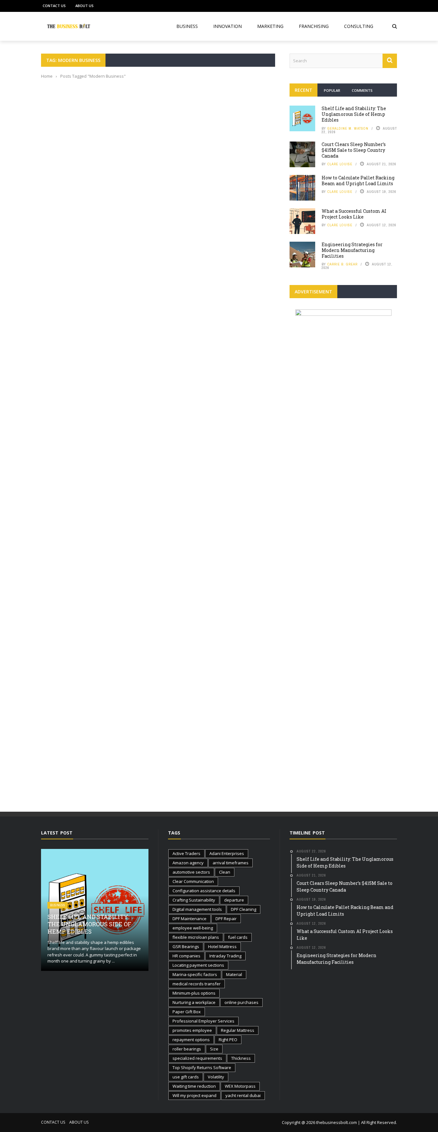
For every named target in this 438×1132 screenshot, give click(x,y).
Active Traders (186, 853)
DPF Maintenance (189, 918)
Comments (362, 90)
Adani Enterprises (226, 853)
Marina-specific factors (195, 974)
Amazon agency (188, 863)
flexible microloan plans (196, 937)
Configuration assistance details (204, 891)
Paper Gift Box (187, 1012)
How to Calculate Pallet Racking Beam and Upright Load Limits (358, 180)
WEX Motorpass (240, 1086)
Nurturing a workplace (194, 1002)
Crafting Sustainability (194, 900)
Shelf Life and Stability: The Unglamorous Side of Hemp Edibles (354, 114)
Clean (224, 872)
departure (234, 900)
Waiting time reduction (194, 1086)
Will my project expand (194, 1095)
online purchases (241, 1002)
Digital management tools (197, 909)
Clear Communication (193, 881)
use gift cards (186, 1077)
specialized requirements (197, 1058)
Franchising (314, 26)
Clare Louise (339, 164)
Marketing (270, 26)
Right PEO (228, 1039)
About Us (84, 5)
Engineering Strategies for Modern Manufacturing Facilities (352, 250)
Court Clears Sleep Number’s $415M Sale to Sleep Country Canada (354, 150)
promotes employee (192, 1030)
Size (214, 1049)
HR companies (186, 956)
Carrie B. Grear (342, 264)
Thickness (241, 1058)
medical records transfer (197, 984)
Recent (303, 90)
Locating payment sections (198, 965)
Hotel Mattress (222, 946)
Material (234, 974)
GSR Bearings (186, 946)
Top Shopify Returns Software (202, 1067)
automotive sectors (191, 872)
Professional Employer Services (203, 1021)
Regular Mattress (237, 1030)
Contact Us (54, 5)
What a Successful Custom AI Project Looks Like (354, 214)
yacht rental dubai (243, 1095)
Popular (332, 90)
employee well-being (193, 928)
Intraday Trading (225, 956)
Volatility (216, 1077)
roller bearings (187, 1049)
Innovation (227, 26)
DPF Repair (226, 918)
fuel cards (238, 937)
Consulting (358, 26)
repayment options (191, 1039)
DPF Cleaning (243, 909)
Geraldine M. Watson (347, 128)
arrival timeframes (230, 863)
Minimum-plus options (194, 993)
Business (187, 26)
